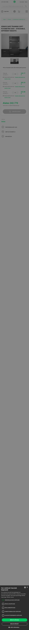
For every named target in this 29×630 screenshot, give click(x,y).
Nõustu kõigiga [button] (14, 620)
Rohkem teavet (10, 597)
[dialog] (14, 315)
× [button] (27, 587)
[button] (14, 627)
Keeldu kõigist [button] (14, 624)
